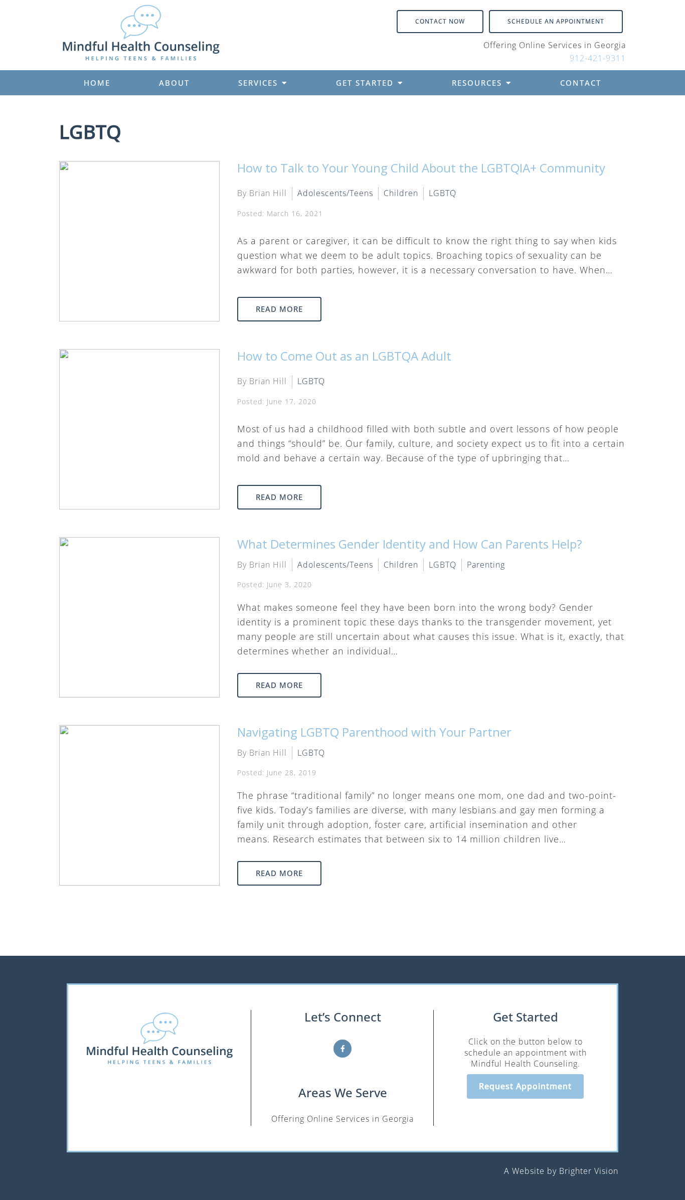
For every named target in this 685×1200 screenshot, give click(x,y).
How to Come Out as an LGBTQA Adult (344, 356)
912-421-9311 (598, 58)
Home (97, 83)
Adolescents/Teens (335, 193)
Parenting (486, 564)
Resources (477, 83)
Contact (580, 83)
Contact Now (440, 21)
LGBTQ (442, 193)
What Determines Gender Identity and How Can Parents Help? (409, 544)
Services (258, 83)
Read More (279, 309)
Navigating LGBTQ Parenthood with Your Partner (374, 732)
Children (401, 193)
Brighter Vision (588, 1170)
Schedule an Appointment (555, 21)
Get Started (365, 83)
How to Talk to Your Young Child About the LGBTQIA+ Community (421, 167)
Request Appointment (525, 1086)
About (174, 83)
